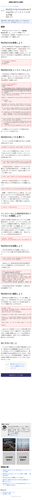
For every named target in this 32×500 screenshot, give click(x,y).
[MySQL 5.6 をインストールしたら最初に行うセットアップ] (7, 365)
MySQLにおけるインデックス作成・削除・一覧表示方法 (17, 474)
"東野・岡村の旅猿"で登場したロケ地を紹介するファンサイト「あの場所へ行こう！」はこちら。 (15, 21)
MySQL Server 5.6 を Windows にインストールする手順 (17, 470)
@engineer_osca (13, 435)
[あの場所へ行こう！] (22, 450)
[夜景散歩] (9, 450)
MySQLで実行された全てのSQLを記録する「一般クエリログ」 (17, 480)
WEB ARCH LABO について (8, 492)
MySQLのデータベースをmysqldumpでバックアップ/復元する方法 (16, 484)
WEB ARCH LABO (16, 2)
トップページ (3, 6)
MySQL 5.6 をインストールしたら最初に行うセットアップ (17, 366)
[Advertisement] (16, 389)
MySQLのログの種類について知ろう (13, 477)
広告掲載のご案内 (6, 494)
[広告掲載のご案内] (9, 464)
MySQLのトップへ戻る (16, 375)
